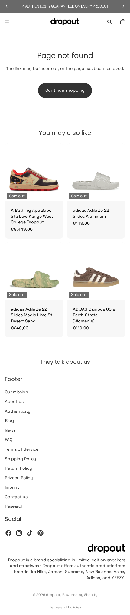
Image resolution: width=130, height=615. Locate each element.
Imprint (12, 487)
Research (14, 506)
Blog (9, 420)
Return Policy (18, 468)
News (10, 430)
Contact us (16, 496)
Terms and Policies (65, 607)
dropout (53, 594)
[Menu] (7, 22)
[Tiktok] (29, 533)
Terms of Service (21, 449)
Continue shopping (65, 90)
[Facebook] (8, 533)
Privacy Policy (19, 477)
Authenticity (18, 411)
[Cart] (122, 21)
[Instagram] (19, 533)
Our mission (16, 392)
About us (14, 401)
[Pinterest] (40, 533)
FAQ (8, 439)
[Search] (109, 21)
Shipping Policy (20, 458)
